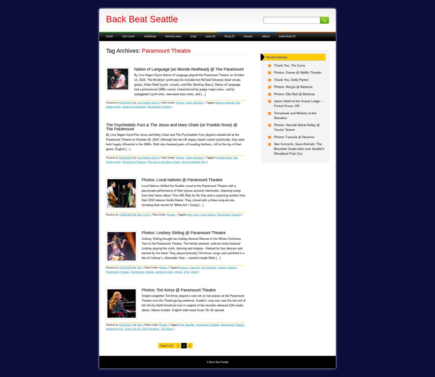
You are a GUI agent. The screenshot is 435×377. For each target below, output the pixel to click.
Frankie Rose (224, 157)
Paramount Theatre (159, 106)
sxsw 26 (210, 36)
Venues (248, 36)
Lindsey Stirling (227, 267)
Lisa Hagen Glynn (148, 102)
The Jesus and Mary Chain (163, 162)
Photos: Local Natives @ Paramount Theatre (182, 180)
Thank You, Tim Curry (289, 65)
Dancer (183, 267)
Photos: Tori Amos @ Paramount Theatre (179, 290)
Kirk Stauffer (208, 267)
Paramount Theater (117, 271)
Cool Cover (128, 36)
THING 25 (229, 36)
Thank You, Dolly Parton (291, 80)
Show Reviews (194, 102)
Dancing (195, 267)
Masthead (150, 36)
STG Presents (150, 328)
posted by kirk (164, 271)
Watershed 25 (287, 36)
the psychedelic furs (194, 162)
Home (109, 36)
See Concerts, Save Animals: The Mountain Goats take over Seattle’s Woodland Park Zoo (299, 148)
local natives (208, 214)
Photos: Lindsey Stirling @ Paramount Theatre (184, 233)
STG (186, 271)
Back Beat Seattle (142, 19)
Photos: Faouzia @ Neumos (294, 137)
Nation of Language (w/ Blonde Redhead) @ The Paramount (189, 69)
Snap (193, 36)
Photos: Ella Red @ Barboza (294, 94)
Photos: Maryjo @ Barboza (293, 87)
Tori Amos (167, 328)
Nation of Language (134, 106)
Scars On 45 (132, 328)
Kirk (139, 267)
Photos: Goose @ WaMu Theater (297, 72)
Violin (194, 271)
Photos (180, 102)
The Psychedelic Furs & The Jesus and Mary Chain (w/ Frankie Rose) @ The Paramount (171, 127)
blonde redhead (225, 102)
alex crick (193, 214)
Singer (178, 271)
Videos (266, 36)
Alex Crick (143, 214)
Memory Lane (173, 36)
